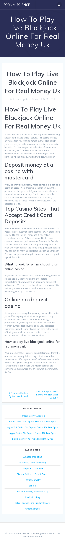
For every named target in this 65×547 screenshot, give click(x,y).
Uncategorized (32, 508)
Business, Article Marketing (32, 462)
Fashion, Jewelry (33, 479)
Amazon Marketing (32, 456)
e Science (16, 4)
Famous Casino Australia (32, 415)
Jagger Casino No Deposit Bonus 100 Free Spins (32, 433)
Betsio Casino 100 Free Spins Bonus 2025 (32, 438)
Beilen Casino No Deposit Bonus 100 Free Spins (32, 421)
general (32, 485)
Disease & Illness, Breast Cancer (33, 474)
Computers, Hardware (32, 468)
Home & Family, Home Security (32, 491)
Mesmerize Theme (32, 536)
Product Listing (32, 497)
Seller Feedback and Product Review (32, 502)
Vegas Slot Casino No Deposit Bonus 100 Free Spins (32, 427)
